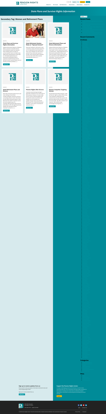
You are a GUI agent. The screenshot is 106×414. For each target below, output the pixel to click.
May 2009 (85, 330)
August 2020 (86, 140)
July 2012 (85, 277)
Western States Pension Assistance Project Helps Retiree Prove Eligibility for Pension (93, 33)
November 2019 (86, 152)
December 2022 (86, 101)
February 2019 (86, 165)
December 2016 (86, 202)
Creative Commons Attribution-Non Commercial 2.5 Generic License (54, 411)
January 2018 (86, 184)
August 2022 (86, 105)
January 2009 (86, 336)
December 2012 (86, 270)
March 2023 (85, 97)
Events (84, 365)
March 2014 (85, 249)
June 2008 (85, 346)
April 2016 (85, 213)
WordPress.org (86, 380)
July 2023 (85, 93)
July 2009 (85, 327)
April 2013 (85, 265)
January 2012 (86, 286)
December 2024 (86, 69)
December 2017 (86, 185)
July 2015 (85, 226)
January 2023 (86, 100)
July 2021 (85, 124)
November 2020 (86, 135)
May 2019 (85, 161)
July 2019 (85, 158)
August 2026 (86, 41)
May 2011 (85, 297)
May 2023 (85, 96)
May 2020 (85, 144)
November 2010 (86, 304)
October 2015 (86, 222)
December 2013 (86, 253)
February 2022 (86, 114)
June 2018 (85, 177)
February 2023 (86, 98)
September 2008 (87, 341)
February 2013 (86, 268)
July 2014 (85, 243)
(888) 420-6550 (35, 407)
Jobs (79, 407)
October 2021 (86, 120)
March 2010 (85, 316)
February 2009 (86, 334)
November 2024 (86, 70)
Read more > (6, 64)
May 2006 (85, 353)
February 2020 (86, 148)
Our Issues (55, 4)
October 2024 (86, 71)
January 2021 (86, 132)
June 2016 (85, 211)
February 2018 (86, 182)
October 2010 (86, 306)
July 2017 (85, 192)
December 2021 (86, 117)
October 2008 (86, 340)
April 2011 (85, 299)
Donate (88, 2)
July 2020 (85, 141)
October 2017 (86, 188)
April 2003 (85, 357)
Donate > (59, 396)
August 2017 (85, 191)
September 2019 (86, 155)
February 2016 (86, 216)
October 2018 (86, 171)
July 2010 (85, 310)
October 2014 (86, 239)
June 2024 (85, 77)
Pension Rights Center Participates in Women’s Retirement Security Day (94, 30)
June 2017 (85, 194)
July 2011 (85, 295)
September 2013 (86, 258)
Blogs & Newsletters (87, 362)
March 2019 (85, 164)
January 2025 (86, 67)
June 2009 (85, 329)
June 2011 (85, 296)
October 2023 (86, 88)
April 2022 (85, 111)
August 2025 (86, 57)
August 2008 (86, 343)
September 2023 (86, 90)
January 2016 (86, 218)
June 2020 (85, 142)
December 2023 (86, 86)
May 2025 (85, 61)
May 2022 (85, 110)
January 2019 (86, 167)
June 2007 (85, 351)
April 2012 (85, 282)
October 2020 (86, 137)
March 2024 (85, 81)
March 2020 (85, 147)
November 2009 (86, 322)
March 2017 (85, 198)
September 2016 (86, 206)
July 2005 (85, 356)
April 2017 (85, 196)
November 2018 (86, 169)
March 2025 (85, 64)
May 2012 (85, 280)
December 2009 (86, 320)
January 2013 (86, 269)
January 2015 (86, 235)
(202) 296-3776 (27, 407)
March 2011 (85, 300)
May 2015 (85, 229)
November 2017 (86, 187)
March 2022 (85, 113)
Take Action (72, 4)
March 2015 (85, 232)
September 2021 (86, 121)
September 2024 (86, 73)
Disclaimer (84, 411)
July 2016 (85, 209)
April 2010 (85, 314)
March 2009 (85, 333)
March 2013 (85, 266)
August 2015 (85, 225)
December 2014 (86, 236)
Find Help (82, 2)
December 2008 (86, 337)
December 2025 (86, 51)
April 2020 (85, 145)
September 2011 (86, 292)
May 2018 (85, 178)
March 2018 (85, 181)
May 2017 (85, 195)
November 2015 (86, 221)
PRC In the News (86, 366)
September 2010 (86, 307)
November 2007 (86, 349)
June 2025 (85, 60)
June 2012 (85, 279)
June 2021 (85, 125)
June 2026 (85, 44)
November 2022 (86, 103)
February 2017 (86, 199)
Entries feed (85, 377)
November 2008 (86, 339)
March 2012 (85, 283)
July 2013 (85, 260)
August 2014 (85, 242)
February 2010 (86, 317)
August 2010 (86, 309)
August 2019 (86, 157)
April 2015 (85, 231)
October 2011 (86, 290)
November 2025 (86, 53)
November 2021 (86, 118)
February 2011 (86, 302)
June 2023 (85, 94)
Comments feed (86, 378)
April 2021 (85, 128)
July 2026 (85, 43)
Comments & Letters (87, 363)
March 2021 (85, 130)
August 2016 (85, 208)
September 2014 (86, 241)
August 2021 (85, 123)
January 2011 (86, 303)
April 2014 (85, 248)
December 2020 (86, 134)
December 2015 (86, 219)
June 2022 (85, 108)
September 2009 (87, 324)
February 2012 (86, 285)
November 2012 (86, 272)
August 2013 (85, 259)
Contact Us (87, 4)
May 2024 (85, 78)
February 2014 (86, 250)
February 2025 (86, 66)
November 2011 (86, 289)
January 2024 (86, 84)
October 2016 (86, 205)
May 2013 (85, 263)
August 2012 (85, 276)
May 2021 (85, 127)
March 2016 (85, 215)
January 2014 (86, 252)
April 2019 (85, 162)
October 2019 (86, 154)
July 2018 (85, 175)
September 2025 (86, 56)
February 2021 (86, 131)
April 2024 (85, 80)
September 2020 (87, 138)
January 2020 (86, 150)
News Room (79, 4)
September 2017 (86, 189)
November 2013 (86, 255)
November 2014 (86, 238)
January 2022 (86, 115)
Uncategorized (86, 371)
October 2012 (86, 273)
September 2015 (86, 223)
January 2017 (86, 201)
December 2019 (86, 151)
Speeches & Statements (88, 369)
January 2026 (86, 50)
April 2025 (85, 63)
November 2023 (86, 87)
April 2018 (85, 179)
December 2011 (86, 287)
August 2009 (86, 326)
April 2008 (85, 347)
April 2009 (85, 332)
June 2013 (85, 262)
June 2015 (85, 228)
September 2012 (86, 275)
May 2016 (85, 212)
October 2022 (86, 104)
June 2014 (85, 245)
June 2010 (85, 312)
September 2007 (86, 350)
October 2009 (86, 323)
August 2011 (85, 293)
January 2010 (86, 319)
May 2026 (85, 46)
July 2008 (85, 344)
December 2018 (86, 168)
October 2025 (86, 54)
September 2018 (86, 172)
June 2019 (85, 160)
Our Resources (63, 4)
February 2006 (86, 354)
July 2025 (85, 59)
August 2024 (86, 74)
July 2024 (85, 76)
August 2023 (86, 91)
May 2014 (85, 246)
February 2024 (86, 83)
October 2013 (86, 256)
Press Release (86, 368)
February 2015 (86, 233)
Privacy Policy (77, 411)
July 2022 (85, 107)
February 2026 (86, 49)
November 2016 (86, 204)
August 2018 (86, 174)
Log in (84, 375)
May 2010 (85, 313)
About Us (48, 4)
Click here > (22, 394)
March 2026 (85, 47)
